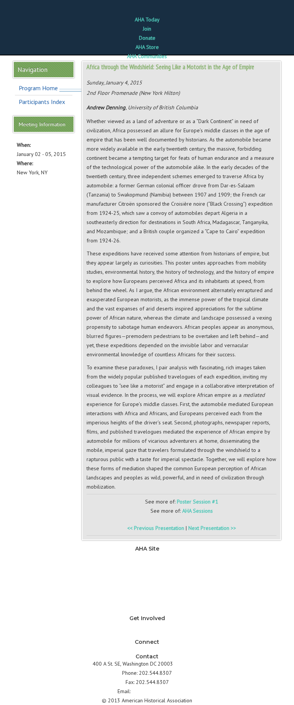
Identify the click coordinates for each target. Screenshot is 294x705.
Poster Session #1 (197, 501)
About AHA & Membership (147, 611)
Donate (147, 37)
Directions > (188, 663)
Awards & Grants (147, 601)
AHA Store (147, 47)
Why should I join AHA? (147, 625)
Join (147, 28)
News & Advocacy (147, 555)
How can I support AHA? (147, 634)
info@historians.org (154, 691)
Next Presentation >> (212, 528)
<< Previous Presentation (155, 528)
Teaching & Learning (147, 565)
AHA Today (147, 19)
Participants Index (42, 102)
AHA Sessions (197, 510)
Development (147, 583)
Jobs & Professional (147, 574)
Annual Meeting (147, 592)
